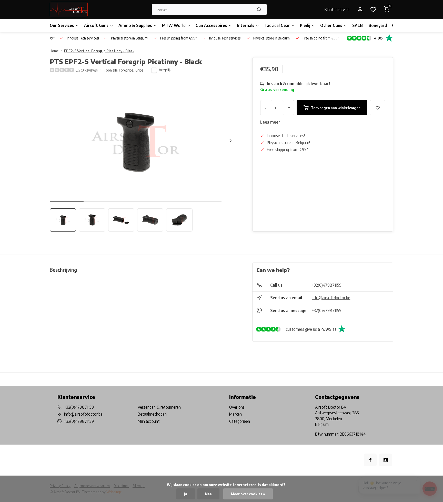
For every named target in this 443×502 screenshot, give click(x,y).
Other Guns (331, 25)
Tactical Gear (277, 25)
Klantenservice (337, 9)
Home (54, 51)
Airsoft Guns (96, 25)
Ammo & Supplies (135, 25)
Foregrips (126, 70)
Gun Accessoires (211, 25)
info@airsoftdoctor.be (331, 297)
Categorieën (239, 421)
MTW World (174, 25)
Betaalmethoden (152, 414)
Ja (185, 494)
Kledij (305, 25)
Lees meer (270, 122)
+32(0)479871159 (326, 285)
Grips (139, 70)
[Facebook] (370, 460)
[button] (230, 140)
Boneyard (378, 25)
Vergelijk (165, 70)
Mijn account (149, 421)
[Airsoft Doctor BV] (69, 9)
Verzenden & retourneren (159, 407)
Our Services (62, 25)
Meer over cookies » (248, 494)
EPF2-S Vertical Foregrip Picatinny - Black (99, 51)
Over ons (237, 407)
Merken (235, 414)
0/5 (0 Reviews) (86, 70)
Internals (245, 25)
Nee (208, 494)
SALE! (358, 25)
